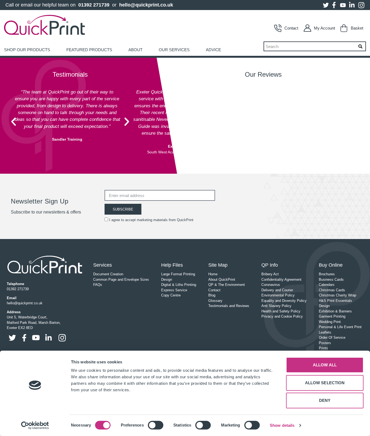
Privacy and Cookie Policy (282, 316)
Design (166, 279)
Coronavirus (270, 285)
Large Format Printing (178, 274)
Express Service (174, 290)
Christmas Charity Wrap (337, 295)
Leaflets (325, 332)
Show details (282, 425)
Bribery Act (270, 274)
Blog (211, 295)
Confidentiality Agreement (281, 279)
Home (213, 274)
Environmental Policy (278, 295)
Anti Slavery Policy (276, 306)
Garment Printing (332, 316)
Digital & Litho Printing (178, 285)
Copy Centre (171, 295)
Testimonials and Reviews (228, 306)
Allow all (325, 365)
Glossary (215, 301)
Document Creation (108, 274)
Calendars (327, 285)
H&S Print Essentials (335, 301)
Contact (291, 28)
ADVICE (213, 49)
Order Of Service (332, 337)
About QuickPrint (221, 279)
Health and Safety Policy (280, 311)
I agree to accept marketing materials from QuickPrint (151, 220)
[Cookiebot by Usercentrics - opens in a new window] (35, 425)
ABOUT (135, 49)
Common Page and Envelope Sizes (121, 279)
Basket (357, 28)
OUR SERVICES (174, 49)
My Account (324, 28)
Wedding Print (330, 322)
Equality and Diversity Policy (284, 301)
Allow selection (325, 382)
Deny (324, 400)
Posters (325, 343)
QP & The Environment (226, 285)
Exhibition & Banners (335, 311)
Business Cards (331, 279)
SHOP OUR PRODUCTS (27, 49)
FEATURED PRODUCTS (89, 49)
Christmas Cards (332, 290)
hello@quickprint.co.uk (146, 5)
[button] (13, 121)
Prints (323, 348)
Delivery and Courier (277, 290)
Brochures (327, 274)
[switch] (155, 425)
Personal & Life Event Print (340, 327)
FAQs (97, 285)
